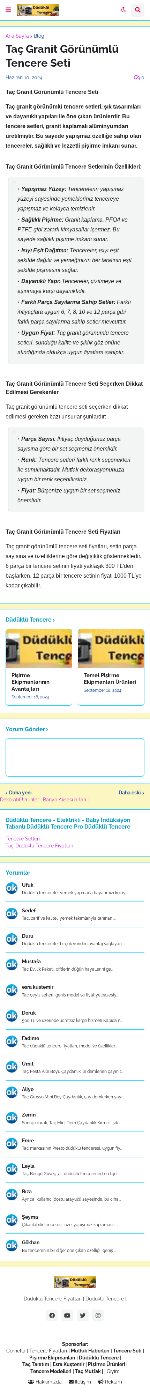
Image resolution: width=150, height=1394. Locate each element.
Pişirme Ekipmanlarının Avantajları (31, 682)
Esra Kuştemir (68, 1364)
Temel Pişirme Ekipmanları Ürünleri (110, 678)
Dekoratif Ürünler (20, 799)
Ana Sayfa (17, 36)
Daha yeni (20, 792)
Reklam (113, 1382)
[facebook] (52, 1315)
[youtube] (67, 1315)
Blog (39, 36)
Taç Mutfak (88, 1371)
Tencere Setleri (23, 838)
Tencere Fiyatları (48, 1351)
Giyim (113, 1371)
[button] (8, 10)
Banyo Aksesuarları (65, 799)
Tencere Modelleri (51, 1371)
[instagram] (98, 1315)
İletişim (82, 1382)
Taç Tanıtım (35, 1364)
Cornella (15, 1351)
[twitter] (83, 1315)
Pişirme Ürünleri (106, 1364)
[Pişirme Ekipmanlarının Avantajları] (39, 648)
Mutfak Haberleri (90, 1351)
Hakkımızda (48, 1382)
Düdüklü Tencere (104, 1299)
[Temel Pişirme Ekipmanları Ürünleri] (111, 648)
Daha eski (130, 792)
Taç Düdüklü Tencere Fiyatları (39, 845)
